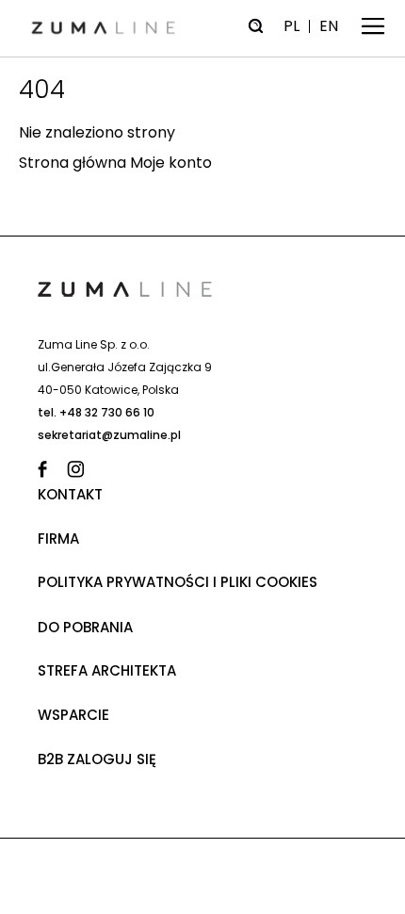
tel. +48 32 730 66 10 (96, 412)
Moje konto (171, 162)
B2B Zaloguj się (97, 759)
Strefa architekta (107, 670)
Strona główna (72, 162)
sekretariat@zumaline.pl (109, 435)
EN (328, 26)
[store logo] (126, 28)
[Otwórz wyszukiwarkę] (255, 26)
